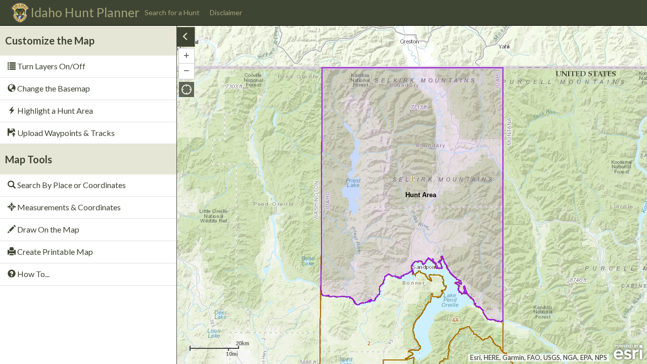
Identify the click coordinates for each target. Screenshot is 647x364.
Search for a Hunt (172, 12)
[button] (186, 89)
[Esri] (628, 352)
